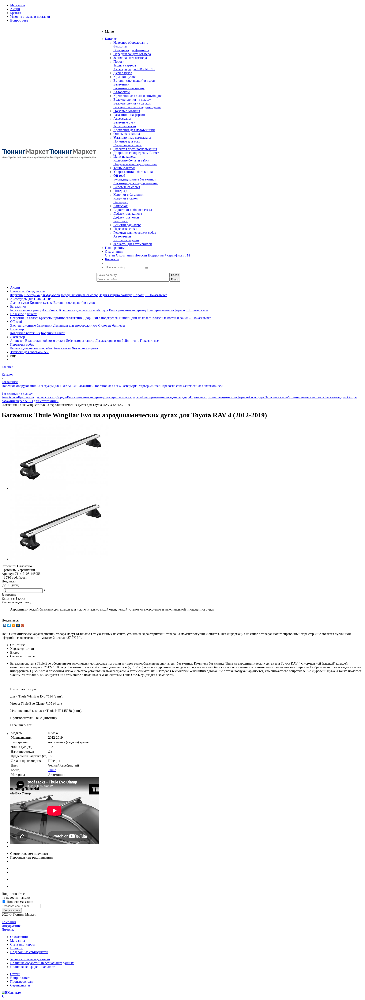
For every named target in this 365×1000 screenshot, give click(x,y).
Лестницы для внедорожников (135, 183)
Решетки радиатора (127, 225)
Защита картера (124, 65)
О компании (125, 255)
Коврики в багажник (128, 194)
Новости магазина (19, 902)
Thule (52, 770)
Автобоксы (121, 92)
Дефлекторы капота (127, 213)
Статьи (110, 255)
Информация (11, 926)
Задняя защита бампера (130, 58)
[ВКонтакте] (5, 625)
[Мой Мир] (18, 625)
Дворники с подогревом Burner (136, 153)
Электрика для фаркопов (131, 50)
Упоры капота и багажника (133, 172)
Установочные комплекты (132, 137)
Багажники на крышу (128, 88)
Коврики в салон (125, 198)
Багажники (121, 84)
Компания (9, 922)
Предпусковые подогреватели (135, 164)
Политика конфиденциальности (33, 967)
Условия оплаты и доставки (30, 959)
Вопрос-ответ (20, 978)
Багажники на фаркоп (129, 115)
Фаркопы (120, 46)
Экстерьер (120, 202)
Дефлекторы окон (126, 217)
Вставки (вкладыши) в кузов (134, 80)
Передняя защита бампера (132, 54)
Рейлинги (120, 221)
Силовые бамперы (126, 187)
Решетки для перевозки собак (134, 232)
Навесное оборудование (130, 42)
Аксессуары (122, 118)
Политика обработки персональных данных (42, 963)
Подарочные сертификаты (29, 952)
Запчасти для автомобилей (132, 244)
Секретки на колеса (127, 145)
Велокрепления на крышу (132, 99)
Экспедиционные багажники (134, 179)
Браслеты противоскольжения (135, 149)
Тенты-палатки (124, 168)
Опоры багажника (126, 134)
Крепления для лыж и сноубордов (137, 96)
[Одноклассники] (13, 625)
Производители (21, 981)
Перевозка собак (125, 229)
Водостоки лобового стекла (133, 210)
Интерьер (120, 191)
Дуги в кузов (122, 73)
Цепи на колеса (124, 156)
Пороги (118, 61)
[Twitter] (9, 625)
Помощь (8, 929)
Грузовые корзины (126, 111)
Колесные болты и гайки (131, 160)
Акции (15, 287)
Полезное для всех (126, 141)
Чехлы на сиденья (126, 240)
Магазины (17, 940)
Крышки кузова (124, 77)
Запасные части (124, 126)
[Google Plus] (22, 625)
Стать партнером (22, 944)
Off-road (119, 175)
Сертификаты (20, 985)
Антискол (120, 206)
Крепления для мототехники (134, 130)
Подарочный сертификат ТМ (169, 255)
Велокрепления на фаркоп (132, 103)
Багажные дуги (124, 122)
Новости (141, 255)
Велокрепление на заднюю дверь (137, 107)
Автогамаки (122, 236)
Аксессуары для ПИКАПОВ (134, 69)
